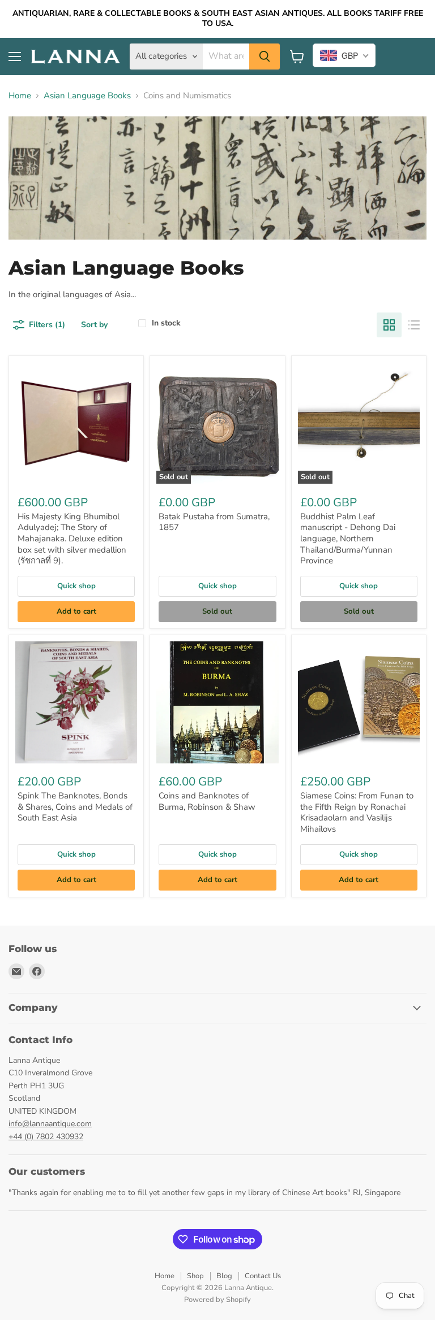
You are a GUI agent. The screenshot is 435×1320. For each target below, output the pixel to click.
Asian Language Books (87, 96)
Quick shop (76, 586)
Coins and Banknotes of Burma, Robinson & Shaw (207, 801)
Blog (224, 1276)
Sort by (94, 324)
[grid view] (389, 324)
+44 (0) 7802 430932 (45, 1136)
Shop (195, 1276)
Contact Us (263, 1276)
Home (19, 96)
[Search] (264, 57)
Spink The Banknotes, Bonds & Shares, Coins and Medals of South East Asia (75, 806)
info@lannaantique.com (50, 1123)
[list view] (414, 324)
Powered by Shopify (217, 1300)
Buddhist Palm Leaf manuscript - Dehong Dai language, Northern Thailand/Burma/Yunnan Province (347, 539)
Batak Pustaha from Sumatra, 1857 (214, 522)
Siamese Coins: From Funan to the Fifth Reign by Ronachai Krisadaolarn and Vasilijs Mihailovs (356, 812)
